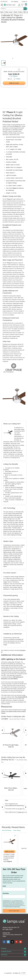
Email (4, 483)
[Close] (26, 466)
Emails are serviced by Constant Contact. (10, 504)
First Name (5, 490)
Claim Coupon (14, 508)
